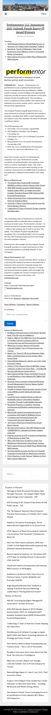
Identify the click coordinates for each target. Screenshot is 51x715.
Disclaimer (21, 304)
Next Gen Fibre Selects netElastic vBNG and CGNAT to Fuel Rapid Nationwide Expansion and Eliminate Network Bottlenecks (27, 545)
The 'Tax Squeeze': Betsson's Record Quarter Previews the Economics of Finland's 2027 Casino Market (27, 514)
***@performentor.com (13, 288)
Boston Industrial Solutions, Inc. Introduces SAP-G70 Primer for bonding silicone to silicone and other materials (27, 557)
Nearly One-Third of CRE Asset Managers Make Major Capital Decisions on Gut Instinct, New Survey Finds (25, 355)
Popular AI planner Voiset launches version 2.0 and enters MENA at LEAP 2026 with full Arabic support (27, 391)
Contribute (23, 711)
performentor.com (11, 278)
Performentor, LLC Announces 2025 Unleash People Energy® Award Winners (25, 28)
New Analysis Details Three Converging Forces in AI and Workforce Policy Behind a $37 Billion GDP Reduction (26, 376)
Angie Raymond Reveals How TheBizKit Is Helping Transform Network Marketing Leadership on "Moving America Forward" (24, 588)
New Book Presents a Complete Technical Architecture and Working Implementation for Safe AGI (25, 407)
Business (17, 298)
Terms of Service (34, 709)
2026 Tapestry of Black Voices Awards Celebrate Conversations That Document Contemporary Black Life (27, 534)
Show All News (10, 304)
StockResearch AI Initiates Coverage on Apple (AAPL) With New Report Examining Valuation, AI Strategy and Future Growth (27, 635)
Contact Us (33, 711)
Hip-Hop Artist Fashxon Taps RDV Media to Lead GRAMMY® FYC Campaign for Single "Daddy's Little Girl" (26, 430)
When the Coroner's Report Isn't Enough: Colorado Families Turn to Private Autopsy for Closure (25, 348)
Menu (43, 13)
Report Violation (32, 304)
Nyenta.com (25, 5)
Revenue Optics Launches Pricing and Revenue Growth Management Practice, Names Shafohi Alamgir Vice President (25, 384)
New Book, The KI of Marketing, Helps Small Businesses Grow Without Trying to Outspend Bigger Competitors (25, 51)
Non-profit (34, 298)
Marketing (26, 298)
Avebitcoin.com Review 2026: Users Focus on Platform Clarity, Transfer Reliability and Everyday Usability (25, 577)
